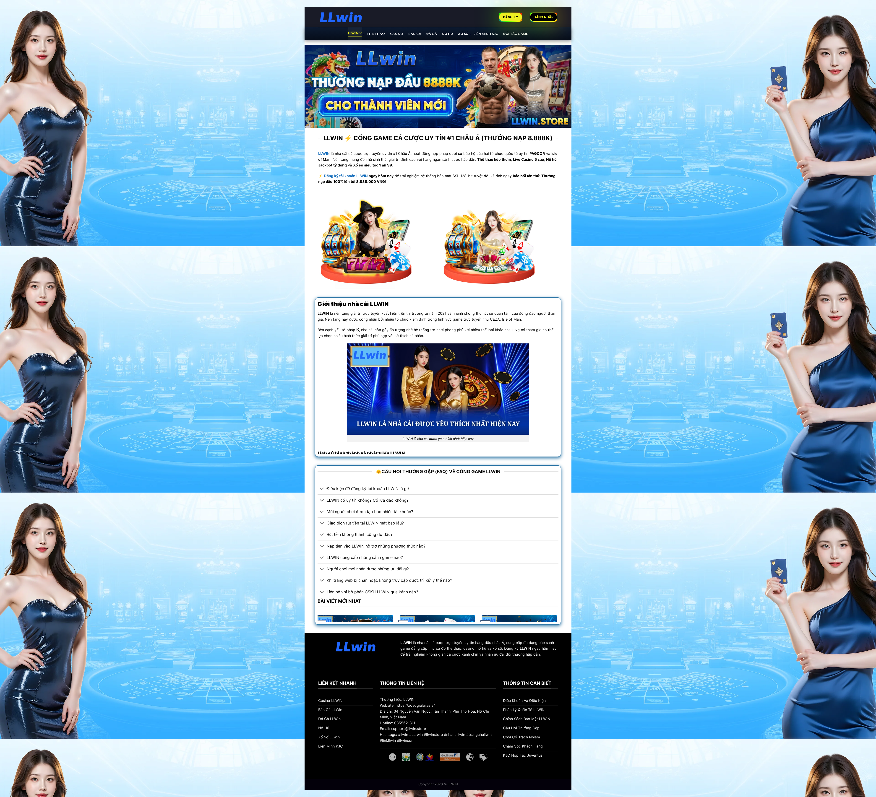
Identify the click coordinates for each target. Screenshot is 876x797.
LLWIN (353, 33)
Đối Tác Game (515, 34)
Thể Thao (376, 34)
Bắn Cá (414, 34)
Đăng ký (517, 648)
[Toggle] (322, 489)
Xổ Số (463, 34)
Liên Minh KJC (486, 34)
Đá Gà (431, 34)
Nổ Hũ (447, 34)
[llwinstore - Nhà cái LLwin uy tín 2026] (341, 17)
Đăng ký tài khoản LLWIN (346, 176)
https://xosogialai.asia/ (415, 705)
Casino (396, 34)
